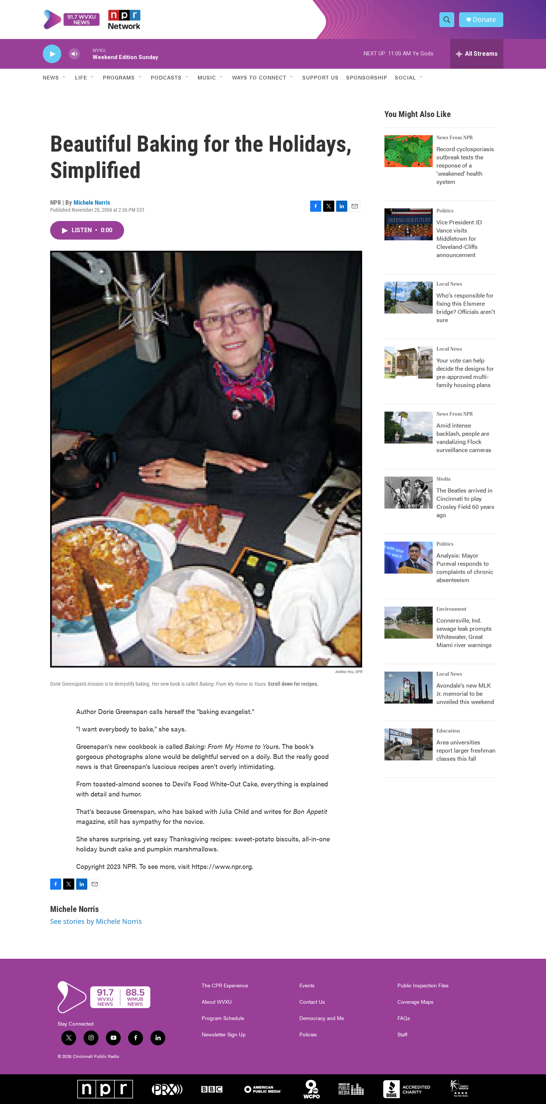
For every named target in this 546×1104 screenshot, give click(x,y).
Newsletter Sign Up (224, 1035)
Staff (402, 1035)
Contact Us (312, 1002)
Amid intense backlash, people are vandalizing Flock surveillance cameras (463, 437)
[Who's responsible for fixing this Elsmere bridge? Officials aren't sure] (408, 298)
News (51, 77)
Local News (449, 284)
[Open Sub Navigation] (65, 77)
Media (443, 479)
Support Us (320, 77)
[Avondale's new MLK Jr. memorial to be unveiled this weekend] (408, 688)
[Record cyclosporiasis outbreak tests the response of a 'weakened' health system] (408, 151)
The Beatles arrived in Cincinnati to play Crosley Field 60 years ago (465, 502)
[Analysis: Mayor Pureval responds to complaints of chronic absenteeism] (408, 558)
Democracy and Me (321, 1018)
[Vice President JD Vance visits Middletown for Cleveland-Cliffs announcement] (408, 224)
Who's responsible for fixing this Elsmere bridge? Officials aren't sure (465, 307)
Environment (451, 609)
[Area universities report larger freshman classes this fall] (408, 744)
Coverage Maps (415, 1002)
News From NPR (454, 138)
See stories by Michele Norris (96, 921)
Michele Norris (92, 202)
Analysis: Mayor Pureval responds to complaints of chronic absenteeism (464, 567)
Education (448, 731)
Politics (445, 211)
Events (307, 985)
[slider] (86, 54)
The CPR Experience (225, 985)
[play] (52, 54)
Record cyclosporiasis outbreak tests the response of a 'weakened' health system (465, 165)
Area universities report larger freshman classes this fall (465, 750)
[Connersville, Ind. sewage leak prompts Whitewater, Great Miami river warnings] (408, 623)
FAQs (403, 1018)
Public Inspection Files (423, 985)
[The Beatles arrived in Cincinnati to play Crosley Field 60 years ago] (408, 493)
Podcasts (166, 77)
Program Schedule (223, 1018)
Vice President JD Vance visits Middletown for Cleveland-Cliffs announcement (459, 238)
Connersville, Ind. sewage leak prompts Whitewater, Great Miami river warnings (464, 632)
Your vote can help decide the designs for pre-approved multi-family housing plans (465, 372)
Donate (484, 19)
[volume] (74, 54)
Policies (308, 1035)
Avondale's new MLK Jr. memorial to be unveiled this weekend (465, 693)
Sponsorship (366, 77)
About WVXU (217, 1002)
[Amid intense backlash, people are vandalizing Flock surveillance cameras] (408, 428)
